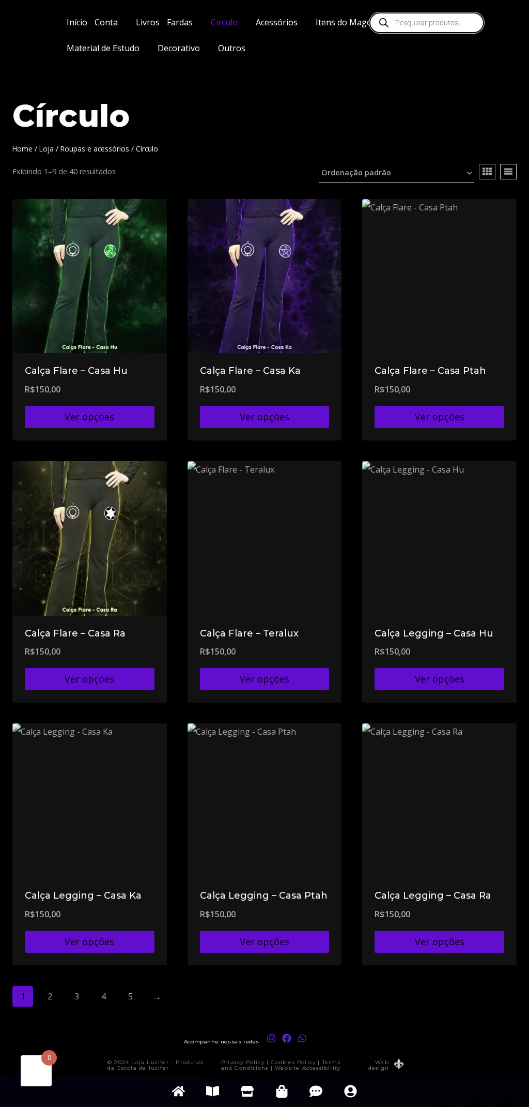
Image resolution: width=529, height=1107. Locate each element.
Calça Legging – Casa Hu (434, 633)
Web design (378, 1065)
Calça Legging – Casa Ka (83, 895)
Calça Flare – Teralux (249, 633)
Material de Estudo (103, 48)
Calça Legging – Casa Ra (433, 895)
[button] (111, 22)
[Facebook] (286, 1038)
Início (77, 22)
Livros (148, 22)
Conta (106, 22)
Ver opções (89, 417)
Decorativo (179, 48)
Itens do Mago (344, 22)
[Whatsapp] (301, 1038)
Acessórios (277, 22)
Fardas (180, 22)
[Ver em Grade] (487, 171)
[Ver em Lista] (508, 171)
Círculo (224, 22)
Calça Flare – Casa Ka (250, 370)
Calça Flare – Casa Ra (75, 633)
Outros (231, 48)
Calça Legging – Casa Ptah (264, 895)
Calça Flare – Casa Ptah (430, 370)
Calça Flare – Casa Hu (76, 370)
